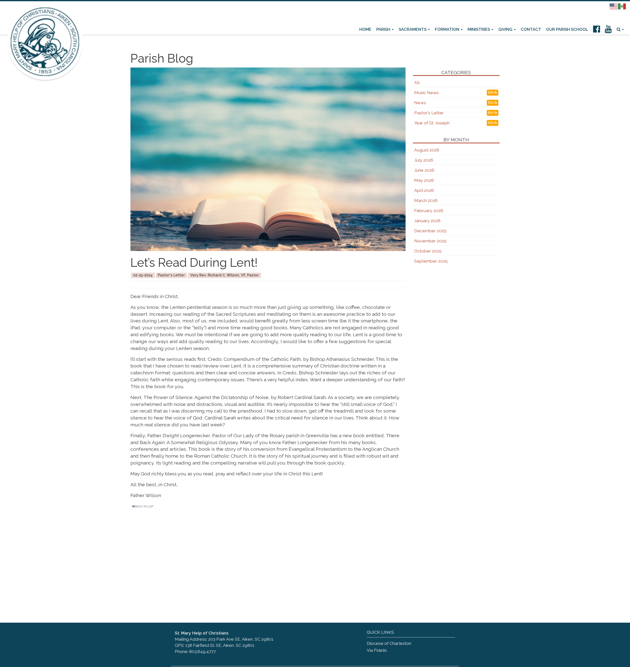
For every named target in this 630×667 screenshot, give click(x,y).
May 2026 (424, 180)
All (417, 82)
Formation (447, 29)
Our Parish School (567, 29)
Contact (531, 29)
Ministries (479, 29)
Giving (505, 29)
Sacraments (413, 29)
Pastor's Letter (429, 112)
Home (365, 29)
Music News (426, 92)
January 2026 (427, 220)
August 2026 (426, 150)
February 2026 (428, 210)
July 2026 (423, 160)
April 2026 (424, 190)
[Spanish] (622, 6)
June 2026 (424, 170)
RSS (491, 92)
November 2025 (430, 240)
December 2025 (430, 230)
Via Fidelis (377, 650)
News (420, 102)
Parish (383, 29)
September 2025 (431, 261)
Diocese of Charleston (389, 643)
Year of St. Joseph (432, 122)
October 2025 (427, 251)
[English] (614, 6)
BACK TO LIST (144, 506)
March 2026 (426, 200)
